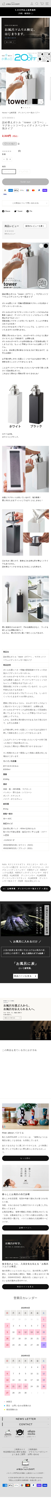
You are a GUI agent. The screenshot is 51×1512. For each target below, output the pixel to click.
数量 (4, 154)
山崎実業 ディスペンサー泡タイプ (23, 113)
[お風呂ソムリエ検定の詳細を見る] (25, 34)
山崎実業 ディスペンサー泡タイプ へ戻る (27, 889)
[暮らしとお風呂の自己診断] (25, 1178)
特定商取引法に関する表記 (14, 1452)
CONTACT (26, 1424)
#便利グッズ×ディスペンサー (28, 873)
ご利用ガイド (19, 1449)
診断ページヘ (25, 1228)
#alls (4, 864)
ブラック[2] (23, 172)
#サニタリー (32, 864)
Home (4, 113)
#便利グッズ (32, 870)
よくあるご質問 (18, 1454)
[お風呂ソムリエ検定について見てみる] (25, 1019)
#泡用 (20, 881)
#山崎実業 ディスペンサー (22, 875)
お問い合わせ (33, 1454)
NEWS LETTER (26, 1419)
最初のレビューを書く (34, 226)
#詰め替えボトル (32, 881)
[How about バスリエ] (25, 1116)
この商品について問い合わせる (25, 203)
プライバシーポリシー (38, 1452)
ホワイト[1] (9, 172)
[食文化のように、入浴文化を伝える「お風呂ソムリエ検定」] (25, 1247)
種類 (4, 166)
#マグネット (38, 867)
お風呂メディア (31, 1438)
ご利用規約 (32, 1449)
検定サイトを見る (25, 1287)
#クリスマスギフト (17, 864)
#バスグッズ (25, 867)
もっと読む (25, 1158)
